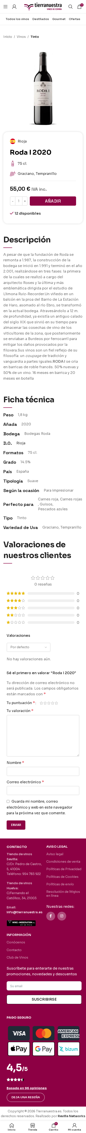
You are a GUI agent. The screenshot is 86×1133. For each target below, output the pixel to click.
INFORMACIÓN (19, 935)
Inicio (7, 37)
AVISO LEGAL (57, 847)
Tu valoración (20, 710)
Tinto (34, 37)
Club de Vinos (17, 957)
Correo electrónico (25, 782)
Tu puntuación (21, 703)
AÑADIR (53, 201)
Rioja (20, 443)
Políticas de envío (60, 884)
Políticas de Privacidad (63, 869)
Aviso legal (54, 854)
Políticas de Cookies (62, 877)
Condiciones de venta (63, 862)
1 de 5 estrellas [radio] (41, 703)
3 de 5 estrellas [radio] (49, 703)
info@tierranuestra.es (24, 912)
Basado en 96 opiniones (27, 1088)
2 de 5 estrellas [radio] (45, 703)
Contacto (14, 950)
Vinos (21, 37)
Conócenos (16, 942)
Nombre (15, 762)
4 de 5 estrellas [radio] (52, 703)
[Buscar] (70, 6)
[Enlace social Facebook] (50, 916)
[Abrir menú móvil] (5, 6)
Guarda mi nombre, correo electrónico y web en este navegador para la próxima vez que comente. (39, 807)
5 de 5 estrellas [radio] (56, 703)
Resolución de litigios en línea (63, 894)
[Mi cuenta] (14, 6)
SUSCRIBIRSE (44, 999)
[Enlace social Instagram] (61, 916)
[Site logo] (43, 6)
